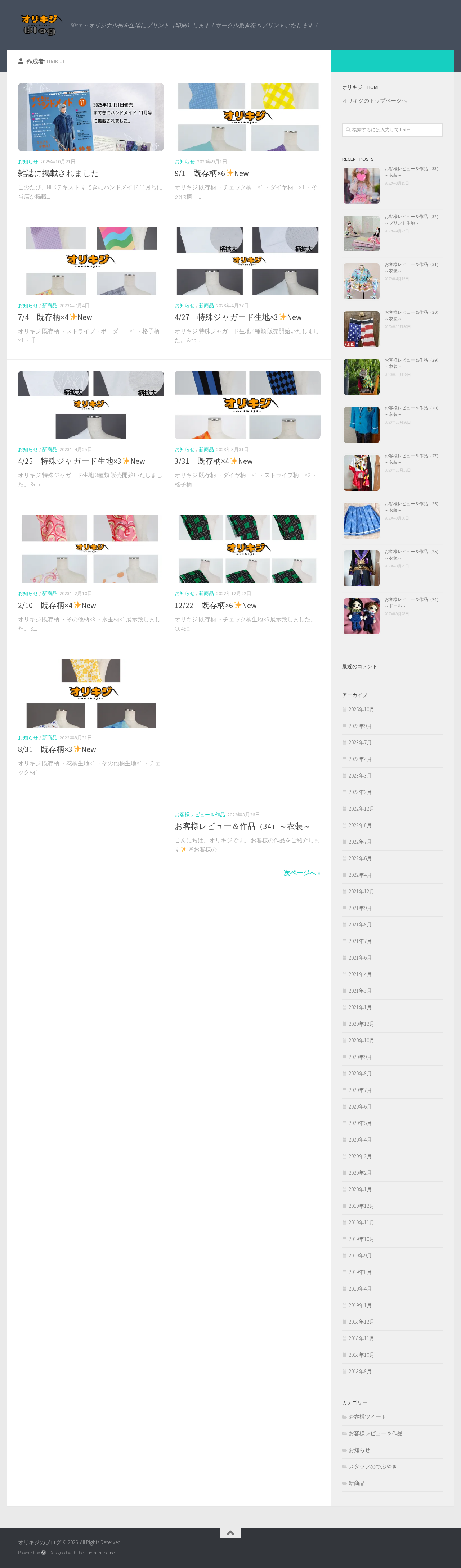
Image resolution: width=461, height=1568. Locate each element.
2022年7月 (360, 841)
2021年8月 (360, 924)
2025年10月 (362, 709)
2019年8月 (360, 1272)
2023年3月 (360, 775)
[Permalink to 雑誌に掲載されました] (91, 117)
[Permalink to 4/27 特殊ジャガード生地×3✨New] (248, 261)
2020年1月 (360, 1189)
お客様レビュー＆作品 (200, 814)
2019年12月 (362, 1205)
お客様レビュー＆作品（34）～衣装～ (243, 826)
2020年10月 (362, 1040)
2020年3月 (360, 1156)
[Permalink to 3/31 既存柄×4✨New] (248, 405)
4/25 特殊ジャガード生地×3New (81, 461)
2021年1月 (360, 1007)
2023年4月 (360, 759)
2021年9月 (360, 908)
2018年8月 (360, 1371)
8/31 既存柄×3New (57, 749)
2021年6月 (360, 957)
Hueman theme (100, 1553)
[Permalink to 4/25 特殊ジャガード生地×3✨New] (91, 405)
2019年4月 (360, 1288)
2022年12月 (362, 808)
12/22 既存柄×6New (216, 605)
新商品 (49, 305)
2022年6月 (360, 858)
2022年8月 (360, 825)
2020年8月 (360, 1073)
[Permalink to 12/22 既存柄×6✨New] (248, 549)
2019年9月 (360, 1255)
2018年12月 (362, 1321)
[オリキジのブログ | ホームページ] (40, 25)
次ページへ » (302, 873)
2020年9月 (360, 1056)
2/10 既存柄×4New (57, 605)
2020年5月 (360, 1123)
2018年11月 (362, 1338)
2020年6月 (360, 1106)
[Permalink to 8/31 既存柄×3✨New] (91, 693)
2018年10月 (362, 1354)
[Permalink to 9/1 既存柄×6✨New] (248, 117)
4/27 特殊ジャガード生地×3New (238, 317)
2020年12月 (362, 1023)
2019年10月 (362, 1239)
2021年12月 (362, 891)
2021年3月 (360, 990)
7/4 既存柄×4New (55, 317)
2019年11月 (362, 1222)
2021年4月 (360, 974)
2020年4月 (360, 1139)
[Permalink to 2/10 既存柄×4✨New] (91, 549)
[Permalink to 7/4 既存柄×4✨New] (91, 261)
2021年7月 (360, 941)
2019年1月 (360, 1305)
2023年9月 (360, 725)
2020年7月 (360, 1090)
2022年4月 (360, 874)
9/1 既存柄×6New (212, 173)
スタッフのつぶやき (373, 1466)
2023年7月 (360, 742)
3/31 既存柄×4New (214, 461)
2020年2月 (360, 1172)
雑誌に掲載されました (58, 173)
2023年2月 (360, 792)
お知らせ (28, 161)
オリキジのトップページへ (374, 100)
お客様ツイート (367, 1416)
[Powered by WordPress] (43, 1552)
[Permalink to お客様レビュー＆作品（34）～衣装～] (248, 732)
